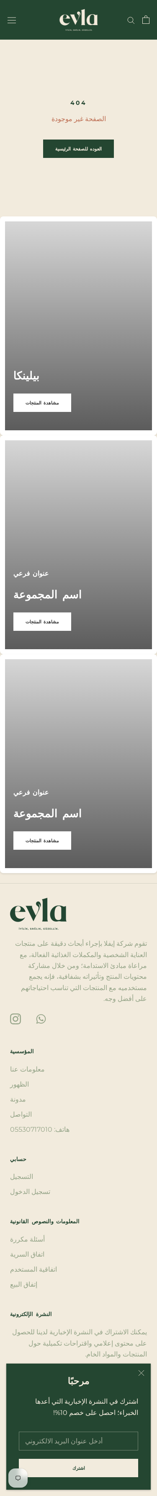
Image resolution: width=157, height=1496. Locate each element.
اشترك (78, 1468)
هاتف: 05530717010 (39, 1129)
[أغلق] (141, 1373)
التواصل (21, 1114)
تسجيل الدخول (30, 1192)
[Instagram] (15, 1018)
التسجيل (21, 1177)
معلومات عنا (27, 1069)
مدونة (18, 1099)
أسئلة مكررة (27, 1239)
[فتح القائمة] (12, 19)
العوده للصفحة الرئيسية (78, 149)
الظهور (19, 1084)
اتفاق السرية (27, 1254)
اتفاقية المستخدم (33, 1269)
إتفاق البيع (23, 1284)
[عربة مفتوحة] (145, 19)
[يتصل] (131, 19)
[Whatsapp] (41, 1018)
